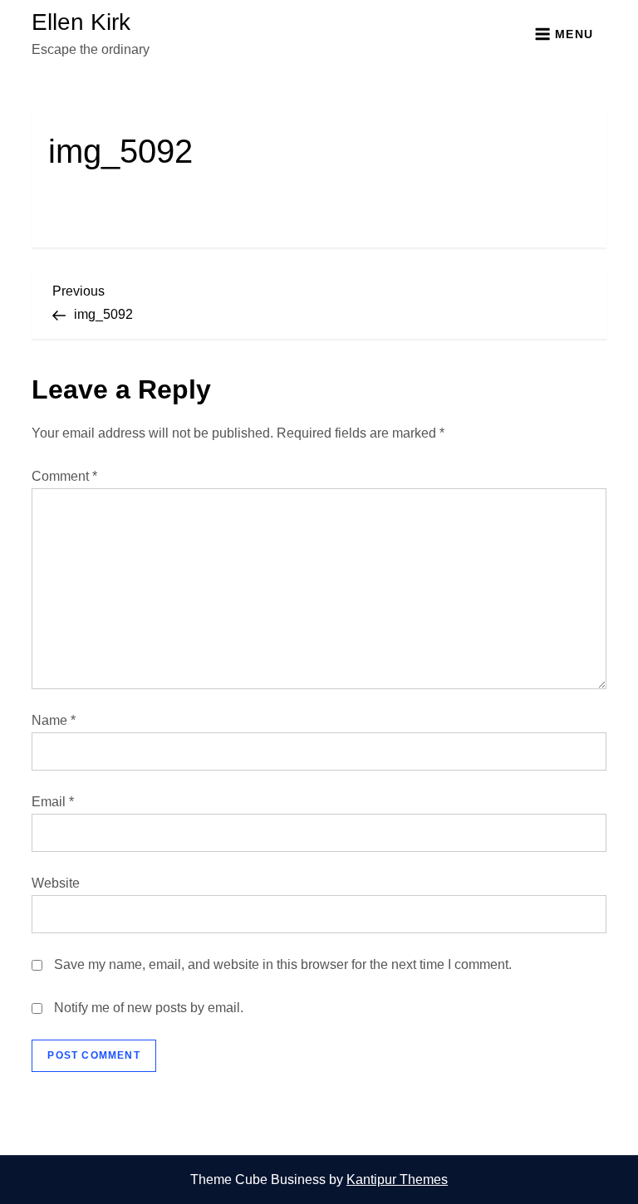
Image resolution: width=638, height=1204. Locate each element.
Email (53, 802)
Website (56, 883)
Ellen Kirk (81, 22)
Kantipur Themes (397, 1179)
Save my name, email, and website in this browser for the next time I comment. (283, 964)
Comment (64, 476)
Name (54, 720)
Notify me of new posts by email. (148, 1008)
